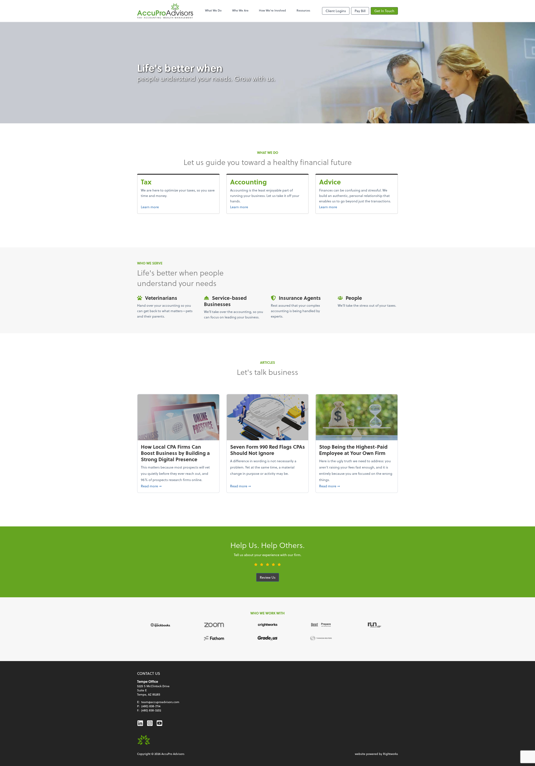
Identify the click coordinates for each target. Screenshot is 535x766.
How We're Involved (272, 10)
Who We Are (240, 10)
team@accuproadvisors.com (160, 702)
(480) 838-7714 (150, 706)
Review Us (267, 577)
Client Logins (336, 10)
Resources (303, 10)
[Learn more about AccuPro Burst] (143, 740)
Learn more (158, 206)
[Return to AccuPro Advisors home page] (165, 10)
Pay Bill (360, 10)
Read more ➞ (178, 485)
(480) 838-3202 (151, 710)
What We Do (213, 10)
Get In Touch (384, 10)
